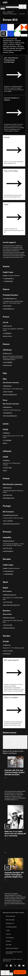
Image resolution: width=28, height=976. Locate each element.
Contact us (8, 934)
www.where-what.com (9, 628)
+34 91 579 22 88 (7, 602)
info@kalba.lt (6, 460)
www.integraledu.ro (8, 551)
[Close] (11, 974)
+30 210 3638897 (7, 362)
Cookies (8, 930)
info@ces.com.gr (7, 353)
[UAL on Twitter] (15, 966)
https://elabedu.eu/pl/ (8, 498)
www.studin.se (7, 653)
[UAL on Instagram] (7, 966)
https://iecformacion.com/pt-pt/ (11, 523)
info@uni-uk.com (7, 326)
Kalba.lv (5, 443)
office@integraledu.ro (8, 541)
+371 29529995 (7, 440)
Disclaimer (8, 941)
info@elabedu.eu (7, 386)
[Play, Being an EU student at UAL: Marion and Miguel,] (15, 742)
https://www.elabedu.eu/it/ (10, 394)
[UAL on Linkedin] (19, 966)
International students (7, 12)
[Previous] (3, 972)
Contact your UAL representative (10, 13)
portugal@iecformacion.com (10, 515)
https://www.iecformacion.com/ (11, 605)
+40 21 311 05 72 (7, 548)
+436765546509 (8, 281)
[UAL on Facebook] (11, 966)
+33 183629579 (7, 333)
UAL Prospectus (10, 937)
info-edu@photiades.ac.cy (10, 298)
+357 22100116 (7, 306)
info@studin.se (7, 645)
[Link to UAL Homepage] (5, 2)
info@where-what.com (9, 617)
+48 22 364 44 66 (7, 495)
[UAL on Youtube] (23, 966)
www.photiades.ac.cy (8, 308)
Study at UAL (11, 11)
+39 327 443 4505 (8, 391)
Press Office (9, 944)
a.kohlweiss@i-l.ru (9, 278)
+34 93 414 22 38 (7, 625)
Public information (10, 919)
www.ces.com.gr (7, 365)
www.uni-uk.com (7, 336)
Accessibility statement (11, 927)
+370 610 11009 (7, 467)
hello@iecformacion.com (9, 594)
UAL (4, 11)
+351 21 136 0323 (8, 521)
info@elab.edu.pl (7, 487)
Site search (3, 7)
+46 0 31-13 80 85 (8, 650)
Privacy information (10, 916)
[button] (21, 6)
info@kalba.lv (6, 433)
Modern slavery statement (12, 948)
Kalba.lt (5, 470)
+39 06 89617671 (7, 413)
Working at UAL (10, 923)
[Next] (7, 972)
